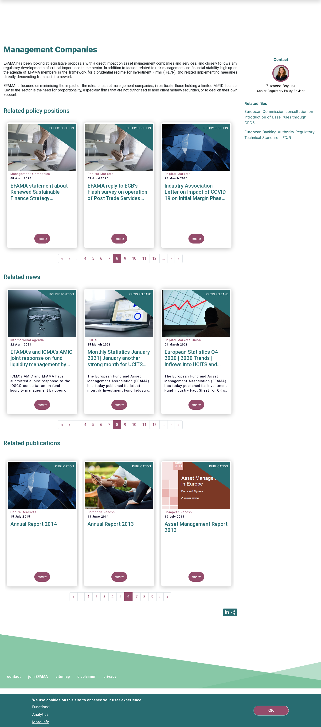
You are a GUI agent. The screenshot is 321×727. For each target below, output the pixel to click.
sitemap (62, 676)
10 (135, 258)
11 (145, 258)
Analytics (40, 714)
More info (40, 721)
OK (271, 710)
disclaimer (86, 676)
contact (14, 676)
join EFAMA (38, 676)
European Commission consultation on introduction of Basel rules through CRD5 (278, 117)
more (42, 238)
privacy (109, 676)
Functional (41, 706)
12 (156, 258)
